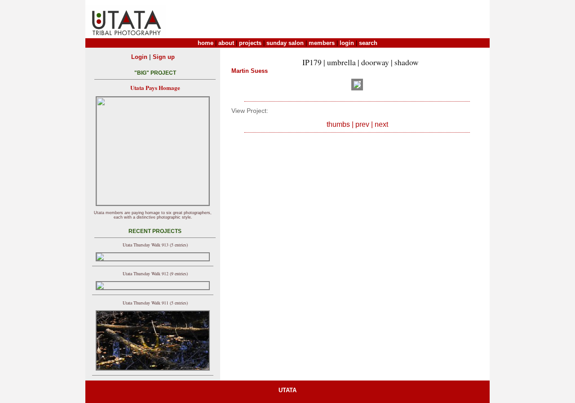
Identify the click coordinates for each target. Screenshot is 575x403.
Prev (362, 124)
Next (381, 124)
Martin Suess (249, 70)
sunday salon (285, 43)
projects (250, 43)
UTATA (287, 390)
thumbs (338, 124)
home (205, 43)
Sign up (164, 57)
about (226, 43)
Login (139, 57)
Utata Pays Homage (155, 87)
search (368, 43)
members (322, 43)
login (347, 43)
